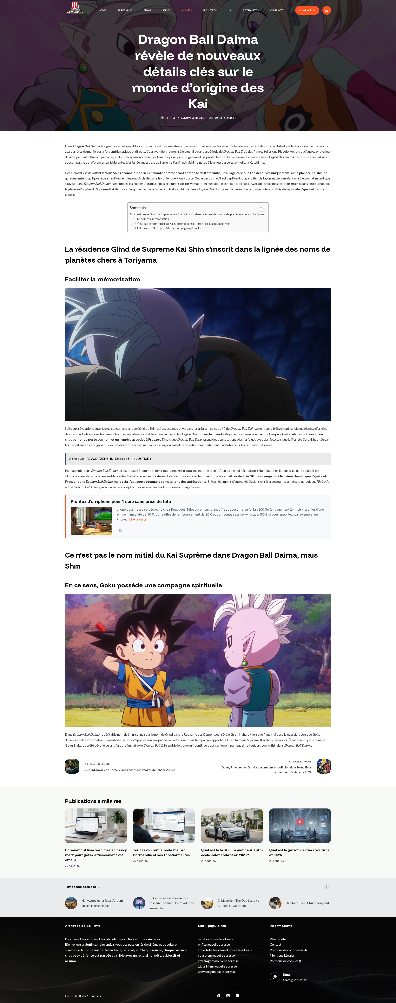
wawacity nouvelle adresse (217, 972)
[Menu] (326, 10)
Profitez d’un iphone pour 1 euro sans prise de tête (121, 501)
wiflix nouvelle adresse (214, 944)
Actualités (251, 10)
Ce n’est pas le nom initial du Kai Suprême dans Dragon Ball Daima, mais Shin (181, 223)
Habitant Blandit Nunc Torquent (307, 903)
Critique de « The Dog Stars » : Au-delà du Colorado (238, 903)
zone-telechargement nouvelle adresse (225, 950)
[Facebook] (218, 995)
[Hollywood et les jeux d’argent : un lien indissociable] (71, 903)
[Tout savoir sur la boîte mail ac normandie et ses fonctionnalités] (164, 825)
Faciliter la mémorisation (154, 219)
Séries (166, 10)
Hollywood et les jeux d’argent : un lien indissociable (103, 903)
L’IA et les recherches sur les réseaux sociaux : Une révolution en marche (172, 903)
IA (230, 10)
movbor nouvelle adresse (215, 939)
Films (147, 10)
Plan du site (278, 939)
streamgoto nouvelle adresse (218, 961)
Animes (187, 10)
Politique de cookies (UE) (287, 961)
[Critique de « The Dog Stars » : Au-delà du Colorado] (207, 903)
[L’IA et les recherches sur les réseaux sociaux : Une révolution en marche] (139, 903)
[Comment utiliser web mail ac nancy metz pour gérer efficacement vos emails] (96, 825)
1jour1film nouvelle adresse (217, 966)
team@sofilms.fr (295, 980)
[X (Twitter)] (228, 995)
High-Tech (210, 10)
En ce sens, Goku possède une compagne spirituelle (170, 228)
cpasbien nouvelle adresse (216, 955)
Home (102, 10)
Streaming (124, 10)
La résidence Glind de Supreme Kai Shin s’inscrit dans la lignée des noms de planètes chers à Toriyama (198, 214)
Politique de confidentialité (289, 950)
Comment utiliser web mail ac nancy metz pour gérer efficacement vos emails (96, 855)
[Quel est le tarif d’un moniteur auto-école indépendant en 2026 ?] (232, 825)
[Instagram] (237, 995)
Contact (276, 10)
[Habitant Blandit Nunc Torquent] (275, 903)
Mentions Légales (282, 955)
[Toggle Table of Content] (259, 208)
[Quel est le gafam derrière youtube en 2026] (300, 825)
